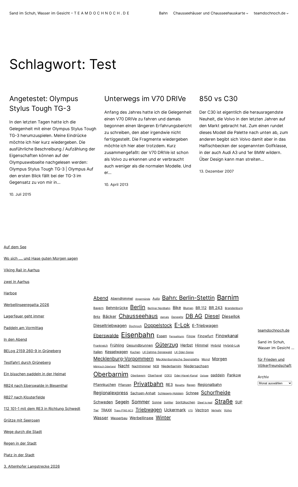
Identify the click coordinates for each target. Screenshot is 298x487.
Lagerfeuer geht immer (24, 316)
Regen (191, 385)
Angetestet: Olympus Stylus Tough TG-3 (43, 103)
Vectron (202, 410)
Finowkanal (227, 335)
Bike (177, 307)
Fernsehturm (176, 336)
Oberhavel (155, 375)
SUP (238, 402)
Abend (100, 298)
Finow (190, 336)
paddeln (218, 375)
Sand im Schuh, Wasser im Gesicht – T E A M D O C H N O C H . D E (69, 13)
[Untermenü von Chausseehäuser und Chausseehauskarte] (247, 13)
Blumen (188, 308)
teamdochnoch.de (273, 330)
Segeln (122, 402)
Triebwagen (148, 409)
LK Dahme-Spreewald (157, 352)
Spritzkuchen (185, 402)
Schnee (192, 393)
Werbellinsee (141, 417)
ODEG (168, 375)
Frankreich (100, 345)
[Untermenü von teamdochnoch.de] (287, 13)
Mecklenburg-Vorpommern (123, 358)
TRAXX (106, 410)
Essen (162, 336)
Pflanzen (124, 385)
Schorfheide (215, 392)
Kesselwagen (116, 351)
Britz (96, 317)
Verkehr (216, 410)
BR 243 (216, 307)
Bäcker (109, 316)
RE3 (169, 384)
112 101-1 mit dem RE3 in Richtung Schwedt (42, 408)
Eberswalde (106, 335)
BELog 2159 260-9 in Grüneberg (32, 350)
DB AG (194, 316)
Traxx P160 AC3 (123, 410)
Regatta (179, 385)
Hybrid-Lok (231, 345)
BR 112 (201, 308)
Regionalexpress (110, 392)
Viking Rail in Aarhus (22, 270)
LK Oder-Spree (184, 352)
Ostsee (204, 375)
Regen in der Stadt (20, 443)
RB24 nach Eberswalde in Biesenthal (36, 385)
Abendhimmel (122, 298)
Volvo (228, 410)
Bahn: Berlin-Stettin (188, 297)
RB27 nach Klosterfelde (24, 397)
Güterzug (166, 344)
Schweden (103, 402)
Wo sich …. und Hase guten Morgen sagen (41, 258)
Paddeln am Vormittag (23, 327)
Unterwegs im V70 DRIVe (145, 98)
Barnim (228, 297)
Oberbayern (138, 375)
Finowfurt (205, 336)
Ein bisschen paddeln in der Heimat (35, 373)
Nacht (123, 365)
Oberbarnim (110, 374)
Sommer (141, 402)
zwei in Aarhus (16, 281)
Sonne (157, 402)
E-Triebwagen (205, 325)
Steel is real (204, 402)
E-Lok (182, 325)
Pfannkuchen (104, 384)
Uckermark (175, 409)
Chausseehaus (138, 316)
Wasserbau (119, 418)
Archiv (263, 377)
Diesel (212, 316)
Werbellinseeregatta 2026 (26, 304)
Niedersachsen (196, 366)
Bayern (98, 308)
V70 (190, 410)
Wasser (100, 417)
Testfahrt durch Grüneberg (27, 362)
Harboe (10, 293)
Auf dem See (15, 247)
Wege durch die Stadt (23, 431)
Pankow (234, 375)
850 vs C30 (218, 98)
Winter (163, 417)
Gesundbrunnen (139, 345)
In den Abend (15, 339)
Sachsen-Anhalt (143, 393)
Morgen (219, 358)
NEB (156, 366)
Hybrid (216, 345)
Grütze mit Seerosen (22, 420)
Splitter (168, 402)
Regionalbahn (210, 384)
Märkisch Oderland (104, 366)
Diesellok (231, 316)
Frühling (117, 345)
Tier (96, 410)
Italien (98, 352)
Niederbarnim (171, 366)
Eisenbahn (137, 335)
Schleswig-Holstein (170, 393)
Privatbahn (148, 383)
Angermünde (142, 298)
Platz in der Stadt (19, 455)
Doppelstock (158, 325)
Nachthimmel (141, 366)
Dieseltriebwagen (110, 325)
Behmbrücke (117, 308)
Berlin (137, 307)
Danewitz (177, 317)
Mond (206, 359)
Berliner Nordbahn (159, 308)
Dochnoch (135, 326)
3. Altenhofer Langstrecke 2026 (32, 466)
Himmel (201, 345)
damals (164, 317)
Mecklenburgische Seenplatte (177, 359)
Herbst (186, 345)
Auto (156, 298)
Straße (224, 401)
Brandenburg (234, 308)
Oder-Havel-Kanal (186, 375)
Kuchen (135, 352)
